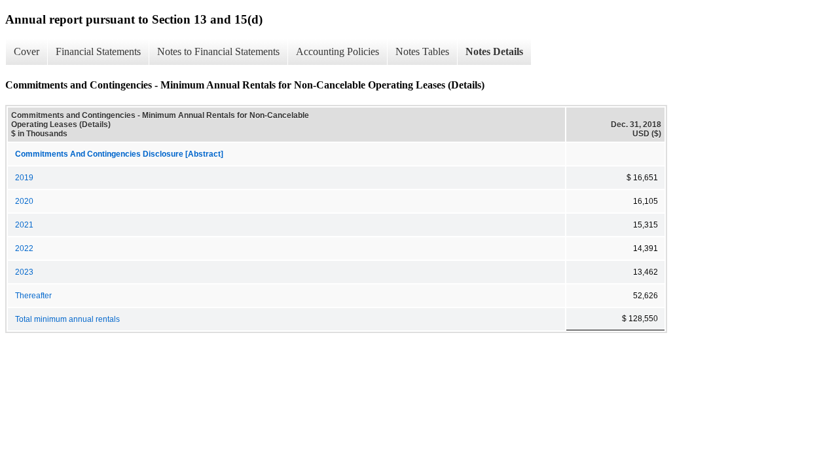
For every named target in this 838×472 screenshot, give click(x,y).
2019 (24, 178)
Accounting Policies (337, 51)
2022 (24, 248)
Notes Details (494, 51)
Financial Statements (98, 51)
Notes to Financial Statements (218, 51)
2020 (24, 201)
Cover (26, 51)
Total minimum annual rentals (67, 319)
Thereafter (33, 296)
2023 (24, 272)
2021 (24, 225)
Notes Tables (422, 51)
